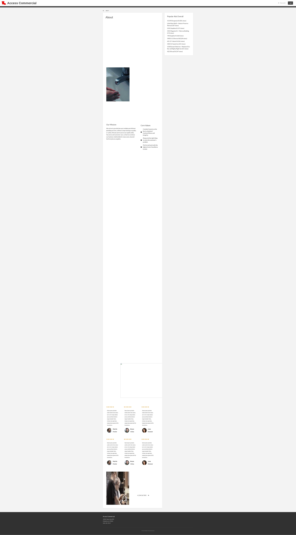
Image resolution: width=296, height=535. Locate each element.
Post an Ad (282, 3)
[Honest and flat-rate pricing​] (109, 283)
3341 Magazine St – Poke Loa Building (178, 31)
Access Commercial (21, 3)
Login (290, 3)
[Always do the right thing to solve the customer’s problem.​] (149, 140)
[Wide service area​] (109, 349)
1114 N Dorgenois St (173, 21)
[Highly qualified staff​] (109, 253)
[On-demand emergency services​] (109, 378)
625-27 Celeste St (172, 41)
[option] (112, 421)
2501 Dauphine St (172, 28)
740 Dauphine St (172, 36)
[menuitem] (282, 3)
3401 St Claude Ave (173, 44)
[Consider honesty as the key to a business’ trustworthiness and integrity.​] (149, 132)
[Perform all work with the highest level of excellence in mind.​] (149, 147)
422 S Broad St (171, 51)
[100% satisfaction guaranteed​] (109, 319)
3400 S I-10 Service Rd (173, 38)
